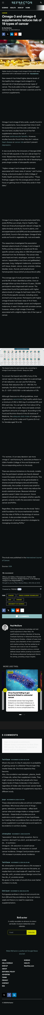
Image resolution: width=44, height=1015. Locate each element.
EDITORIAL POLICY (8, 972)
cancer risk (19, 142)
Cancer (4, 13)
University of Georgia (16, 604)
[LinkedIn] (11, 34)
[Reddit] (15, 34)
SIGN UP (21, 8)
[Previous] (5, 690)
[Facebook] (3, 34)
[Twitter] (7, 34)
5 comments (24, 616)
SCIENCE (5, 8)
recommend (18, 399)
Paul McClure (16, 625)
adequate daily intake (21, 416)
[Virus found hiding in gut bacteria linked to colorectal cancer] (22, 680)
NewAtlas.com (29, 966)
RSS (3, 986)
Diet (9, 599)
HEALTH (13, 8)
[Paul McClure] (5, 627)
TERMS (4, 977)
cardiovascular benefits (19, 136)
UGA (10, 566)
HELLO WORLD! (7, 963)
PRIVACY (5, 980)
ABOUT (4, 969)
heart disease (7, 142)
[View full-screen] (42, 42)
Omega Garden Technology (29, 595)
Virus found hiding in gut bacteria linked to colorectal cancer (20, 695)
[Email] (19, 34)
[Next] (39, 690)
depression (6, 145)
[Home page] (22, 3)
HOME (28, 8)
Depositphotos (34, 73)
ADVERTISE (6, 974)
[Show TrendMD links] (41, 589)
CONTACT (5, 983)
